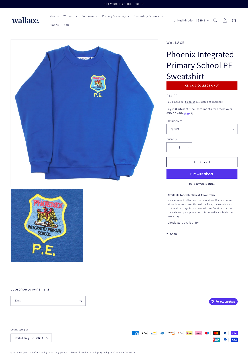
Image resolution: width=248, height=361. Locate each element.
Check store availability (183, 223)
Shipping (190, 102)
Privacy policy (59, 352)
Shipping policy (100, 352)
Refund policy (39, 352)
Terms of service (79, 352)
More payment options (202, 184)
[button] (54, 16)
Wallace (175, 42)
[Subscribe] (81, 301)
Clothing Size (174, 121)
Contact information (124, 352)
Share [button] (174, 234)
